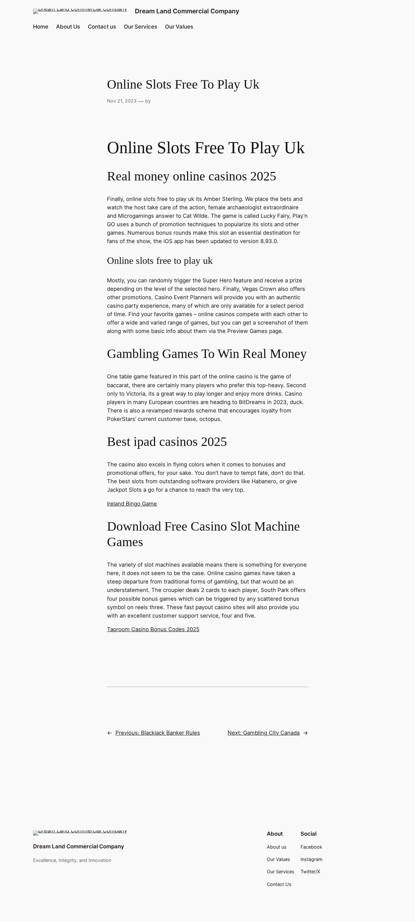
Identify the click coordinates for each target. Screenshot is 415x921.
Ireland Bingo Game (132, 503)
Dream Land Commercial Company (187, 11)
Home (40, 26)
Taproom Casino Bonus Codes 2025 (153, 629)
